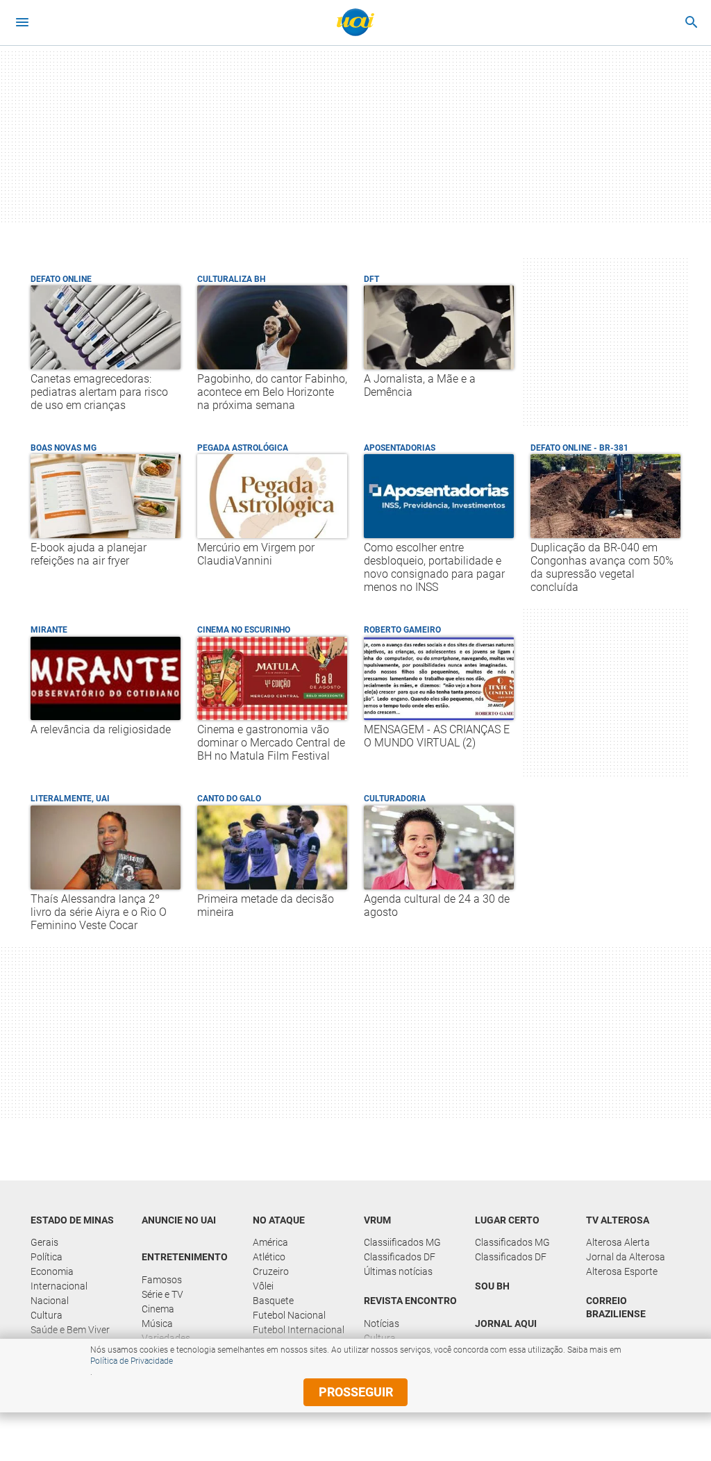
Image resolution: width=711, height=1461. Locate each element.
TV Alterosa (617, 1220)
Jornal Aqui (506, 1323)
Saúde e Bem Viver (70, 1329)
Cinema (158, 1308)
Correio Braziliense (616, 1307)
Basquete (273, 1300)
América (270, 1242)
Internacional (59, 1286)
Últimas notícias (398, 1271)
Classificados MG (512, 1242)
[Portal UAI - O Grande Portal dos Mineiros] (355, 22)
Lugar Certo (507, 1220)
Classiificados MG (402, 1242)
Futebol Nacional (289, 1315)
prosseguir (356, 1392)
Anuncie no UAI (179, 1220)
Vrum (377, 1220)
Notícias (381, 1323)
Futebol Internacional (298, 1329)
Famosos (162, 1279)
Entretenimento (185, 1256)
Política (46, 1256)
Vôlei (263, 1286)
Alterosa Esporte (622, 1271)
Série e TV (162, 1294)
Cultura (46, 1315)
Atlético (269, 1256)
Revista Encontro (410, 1300)
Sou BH (492, 1286)
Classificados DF (399, 1256)
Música (157, 1323)
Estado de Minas (72, 1220)
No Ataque (279, 1220)
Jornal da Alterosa (625, 1256)
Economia (52, 1271)
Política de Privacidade (131, 1361)
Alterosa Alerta (618, 1242)
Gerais (44, 1242)
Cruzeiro (271, 1271)
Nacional (50, 1300)
